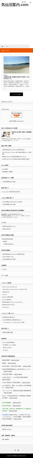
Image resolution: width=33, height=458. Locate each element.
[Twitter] (15, 450)
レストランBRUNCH (6, 299)
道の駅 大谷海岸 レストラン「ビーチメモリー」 (12, 302)
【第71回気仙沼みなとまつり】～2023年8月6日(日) (13, 149)
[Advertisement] (16, 27)
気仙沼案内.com (14, 5)
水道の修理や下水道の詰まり (8, 317)
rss (23, 2)
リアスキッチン (5, 307)
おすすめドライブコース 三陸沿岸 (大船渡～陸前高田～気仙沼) (16, 158)
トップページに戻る (16, 94)
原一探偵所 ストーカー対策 (9, 344)
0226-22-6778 (17, 402)
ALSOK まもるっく (7, 347)
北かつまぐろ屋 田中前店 (7, 296)
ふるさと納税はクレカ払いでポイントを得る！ (12, 201)
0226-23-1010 (26, 382)
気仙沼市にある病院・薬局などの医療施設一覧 (22, 132)
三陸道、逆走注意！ (6, 228)
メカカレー (4, 269)
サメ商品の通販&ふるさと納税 (8, 181)
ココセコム (5, 350)
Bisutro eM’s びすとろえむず (8, 304)
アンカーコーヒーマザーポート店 (9, 286)
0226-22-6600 (15, 360)
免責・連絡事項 (5, 439)
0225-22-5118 (17, 419)
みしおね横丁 (5, 169)
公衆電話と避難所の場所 (7, 332)
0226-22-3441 (13, 398)
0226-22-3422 (27, 366)
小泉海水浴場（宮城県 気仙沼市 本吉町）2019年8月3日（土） (16, 77)
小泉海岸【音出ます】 (8, 243)
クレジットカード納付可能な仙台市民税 (11, 191)
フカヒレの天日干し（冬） (8, 256)
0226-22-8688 (8, 371)
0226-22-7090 (9, 387)
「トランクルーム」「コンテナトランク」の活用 (13, 322)
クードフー (4, 294)
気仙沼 (16, 121)
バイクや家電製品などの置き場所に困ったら (12, 319)
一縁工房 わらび (5, 291)
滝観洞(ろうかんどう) (7, 429)
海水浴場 (5, 75)
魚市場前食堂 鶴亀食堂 (7, 171)
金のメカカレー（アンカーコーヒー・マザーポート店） (15, 289)
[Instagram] (18, 450)
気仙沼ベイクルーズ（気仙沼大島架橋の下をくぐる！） (14, 156)
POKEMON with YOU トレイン (9, 226)
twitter (25, 2)
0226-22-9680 (8, 392)
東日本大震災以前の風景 (7, 238)
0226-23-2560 (6, 379)
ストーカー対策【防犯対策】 (8, 342)
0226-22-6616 (17, 405)
